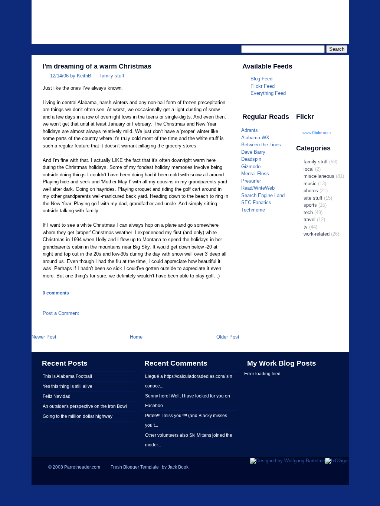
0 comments (56, 293)
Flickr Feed (262, 86)
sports (310, 205)
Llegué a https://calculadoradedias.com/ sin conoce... (188, 381)
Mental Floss (255, 173)
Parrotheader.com (255, 17)
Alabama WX (255, 137)
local (309, 169)
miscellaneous (319, 176)
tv (306, 227)
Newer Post (44, 337)
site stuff (313, 198)
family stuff (112, 76)
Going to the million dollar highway (77, 416)
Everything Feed (268, 93)
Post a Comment (61, 313)
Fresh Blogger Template (135, 467)
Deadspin (251, 159)
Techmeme (253, 210)
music (310, 183)
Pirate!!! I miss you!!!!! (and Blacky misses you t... (186, 420)
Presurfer (251, 181)
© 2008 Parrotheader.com (74, 467)
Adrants (249, 130)
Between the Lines (261, 144)
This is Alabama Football (67, 376)
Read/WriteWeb (258, 188)
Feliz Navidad (57, 396)
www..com (316, 132)
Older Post (227, 337)
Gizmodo (251, 166)
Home (136, 337)
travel (309, 219)
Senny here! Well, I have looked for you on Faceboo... (187, 400)
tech (308, 212)
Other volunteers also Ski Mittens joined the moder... (188, 440)
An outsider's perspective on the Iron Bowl (85, 406)
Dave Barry (253, 152)
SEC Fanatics (256, 202)
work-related (317, 234)
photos (311, 190)
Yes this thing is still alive (67, 386)
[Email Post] (43, 302)
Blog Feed (261, 78)
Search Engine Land (263, 195)
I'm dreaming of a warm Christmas (97, 66)
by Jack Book (175, 467)
